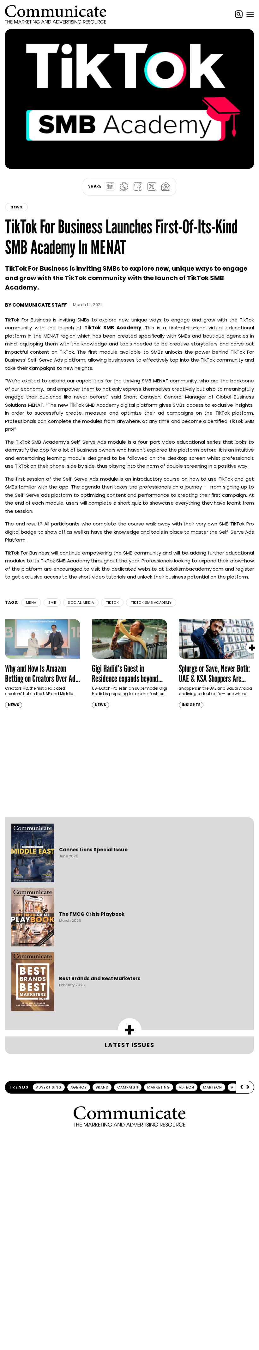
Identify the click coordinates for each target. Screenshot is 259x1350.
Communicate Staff (39, 305)
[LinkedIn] (110, 186)
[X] (151, 186)
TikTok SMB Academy (151, 602)
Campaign (127, 1087)
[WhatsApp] (123, 186)
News (16, 207)
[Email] (165, 186)
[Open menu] (250, 14)
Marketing (158, 1087)
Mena (31, 602)
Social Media (81, 602)
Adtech (186, 1087)
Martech (212, 1087)
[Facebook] (137, 186)
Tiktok (112, 602)
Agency (78, 1087)
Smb (52, 602)
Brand (102, 1087)
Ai (233, 1087)
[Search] (239, 14)
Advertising (49, 1087)
